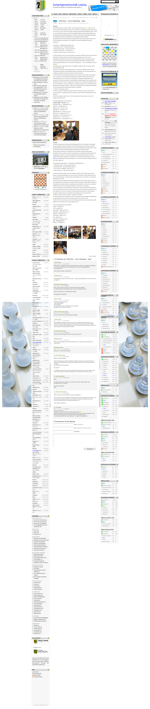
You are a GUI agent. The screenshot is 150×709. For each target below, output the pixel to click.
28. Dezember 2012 (59, 377)
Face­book (44, 576)
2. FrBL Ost (42, 33)
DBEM (34, 313)
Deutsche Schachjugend (39, 543)
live (33, 229)
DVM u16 (55, 158)
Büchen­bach (36, 232)
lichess (36, 575)
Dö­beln (34, 474)
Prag (34, 252)
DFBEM (38, 313)
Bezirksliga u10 (43, 57)
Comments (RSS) (38, 677)
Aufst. (44, 557)
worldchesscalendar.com (40, 601)
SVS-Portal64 (37, 559)
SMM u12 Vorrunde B (106, 452)
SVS (39, 222)
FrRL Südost (43, 34)
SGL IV (36, 24)
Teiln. (34, 454)
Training (85, 14)
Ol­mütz (34, 347)
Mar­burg (35, 448)
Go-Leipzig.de (37, 146)
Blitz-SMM (107, 106)
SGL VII (36, 29)
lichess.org (36, 531)
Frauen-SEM (111, 142)
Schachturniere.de (38, 606)
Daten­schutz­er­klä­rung (78, 458)
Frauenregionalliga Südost (107, 316)
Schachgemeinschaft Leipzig (69, 4)
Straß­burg (35, 282)
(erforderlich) (78, 424)
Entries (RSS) (37, 675)
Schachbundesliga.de (39, 561)
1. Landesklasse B (105, 197)
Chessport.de (37, 600)
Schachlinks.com (38, 610)
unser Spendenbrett (111, 44)
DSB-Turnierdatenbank (39, 596)
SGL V (36, 26)
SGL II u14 (37, 50)
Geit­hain (35, 376)
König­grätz (35, 503)
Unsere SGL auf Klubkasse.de (108, 71)
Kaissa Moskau (37, 576)
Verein (60, 14)
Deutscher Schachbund (39, 541)
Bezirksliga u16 (43, 41)
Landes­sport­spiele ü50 (110, 129)
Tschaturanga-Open (37, 317)
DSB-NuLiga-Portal (38, 556)
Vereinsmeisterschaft (84, 23)
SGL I (36, 19)
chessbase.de (37, 582)
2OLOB (44, 562)
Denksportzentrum (37, 140)
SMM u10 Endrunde (106, 529)
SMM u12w (42, 55)
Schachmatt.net (37, 630)
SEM (34, 505)
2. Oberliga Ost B (105, 172)
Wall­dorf (34, 389)
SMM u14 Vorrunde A (106, 420)
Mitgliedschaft (83, 457)
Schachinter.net (37, 605)
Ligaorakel (36, 562)
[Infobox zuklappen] (48, 16)
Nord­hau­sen (35, 334)
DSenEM (35, 306)
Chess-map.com (38, 598)
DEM (34, 197)
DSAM (34, 510)
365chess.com (37, 633)
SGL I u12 (37, 52)
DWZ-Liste (65, 14)
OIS (33, 397)
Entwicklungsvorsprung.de (40, 621)
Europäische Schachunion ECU (41, 540)
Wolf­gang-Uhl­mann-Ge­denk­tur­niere (37, 355)
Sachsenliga (43, 23)
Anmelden (36, 672)
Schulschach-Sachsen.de (40, 548)
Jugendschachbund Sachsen (41, 546)
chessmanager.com (38, 595)
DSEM (34, 246)
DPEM (34, 310)
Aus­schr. (39, 278)
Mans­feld (35, 278)
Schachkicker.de (38, 587)
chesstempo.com (38, 632)
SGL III (36, 23)
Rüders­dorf (35, 284)
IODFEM (35, 349)
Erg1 (34, 224)
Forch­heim (35, 422)
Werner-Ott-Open (37, 325)
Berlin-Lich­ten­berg (37, 340)
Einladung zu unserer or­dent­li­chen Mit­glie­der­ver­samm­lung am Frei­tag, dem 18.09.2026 (41, 79)
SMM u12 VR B (43, 52)
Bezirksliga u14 (43, 45)
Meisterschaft (72, 23)
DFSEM (38, 246)
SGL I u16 (37, 38)
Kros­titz (34, 204)
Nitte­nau (35, 408)
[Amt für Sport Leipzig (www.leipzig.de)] (41, 643)
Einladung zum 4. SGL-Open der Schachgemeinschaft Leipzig (40, 94)
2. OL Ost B (42, 21)
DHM (34, 501)
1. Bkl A (42, 29)
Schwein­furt (35, 210)
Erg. (36, 202)
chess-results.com (38, 593)
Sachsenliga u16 (44, 38)
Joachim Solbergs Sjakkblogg (41, 617)
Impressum (61, 458)
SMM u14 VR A (43, 46)
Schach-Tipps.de (38, 627)
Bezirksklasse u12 (44, 53)
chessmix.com (37, 611)
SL (47, 562)
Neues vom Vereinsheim (38, 151)
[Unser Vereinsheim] (40, 159)
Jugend (62, 23)
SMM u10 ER (43, 61)
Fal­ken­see (35, 485)
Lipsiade (35, 234)
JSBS (36, 269)
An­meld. (37, 452)
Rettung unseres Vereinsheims (108, 14)
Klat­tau (34, 254)
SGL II (36, 21)
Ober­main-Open (36, 286)
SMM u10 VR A (43, 59)
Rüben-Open (36, 226)
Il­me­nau (34, 479)
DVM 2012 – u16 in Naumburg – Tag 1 (72, 21)
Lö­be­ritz (34, 250)
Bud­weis (35, 256)
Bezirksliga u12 (43, 50)
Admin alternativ (37, 673)
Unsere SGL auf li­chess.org (40, 520)
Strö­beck (35, 217)
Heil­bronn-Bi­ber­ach (37, 321)
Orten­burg (35, 404)
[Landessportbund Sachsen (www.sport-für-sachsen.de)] (40, 655)
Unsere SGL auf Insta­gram (40, 523)
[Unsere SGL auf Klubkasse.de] (109, 79)
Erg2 (36, 224)
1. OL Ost (42, 19)
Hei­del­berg (35, 483)
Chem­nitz (35, 406)
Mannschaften (72, 14)
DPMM (41, 64)
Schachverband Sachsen (40, 545)
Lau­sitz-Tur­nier (36, 262)
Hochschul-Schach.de (39, 550)
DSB (40, 210)
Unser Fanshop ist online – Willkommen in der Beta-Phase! (41, 128)
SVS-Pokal (42, 66)
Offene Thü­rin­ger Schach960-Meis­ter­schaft (37, 417)
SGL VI (36, 28)
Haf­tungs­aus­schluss (69, 458)
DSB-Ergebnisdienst (38, 554)
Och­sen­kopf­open (37, 382)
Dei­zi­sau (35, 465)
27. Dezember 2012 (59, 263)
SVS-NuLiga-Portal (38, 557)
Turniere (80, 14)
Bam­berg (35, 387)
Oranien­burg (36, 380)
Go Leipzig (36, 568)
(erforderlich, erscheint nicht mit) (82, 428)
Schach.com (37, 586)
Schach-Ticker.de (38, 589)
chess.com (36, 532)
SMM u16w (42, 43)
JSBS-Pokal (43, 68)
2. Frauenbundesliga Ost (107, 295)
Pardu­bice (35, 295)
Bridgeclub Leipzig (38, 566)
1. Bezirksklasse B (106, 270)
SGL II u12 (37, 55)
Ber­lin (34, 457)
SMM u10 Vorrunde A (106, 517)
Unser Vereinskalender (107, 92)
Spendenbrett (55, 458)
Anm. (34, 344)
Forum (89, 14)
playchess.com (37, 534)
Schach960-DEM (37, 297)
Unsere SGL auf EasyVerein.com (41, 705)
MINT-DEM (35, 395)
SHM (34, 268)
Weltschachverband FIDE (40, 538)
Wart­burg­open (36, 213)
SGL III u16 (37, 41)
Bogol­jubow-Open (37, 476)
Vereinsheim (89, 457)
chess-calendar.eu (38, 603)
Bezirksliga (42, 28)
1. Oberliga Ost (105, 147)
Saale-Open (35, 378)
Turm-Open (35, 219)
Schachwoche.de (38, 628)
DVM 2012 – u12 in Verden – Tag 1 (62, 17)
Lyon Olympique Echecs (39, 573)
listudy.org (36, 625)
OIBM (34, 499)
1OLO (40, 562)
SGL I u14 (37, 46)
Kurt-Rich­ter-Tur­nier (37, 487)
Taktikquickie (35, 172)
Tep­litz (34, 244)
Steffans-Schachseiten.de (40, 619)
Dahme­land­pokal (37, 437)
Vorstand (78, 457)
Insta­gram (36, 578)
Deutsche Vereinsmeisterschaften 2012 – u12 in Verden (83, 17)
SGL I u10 (37, 61)
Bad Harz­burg (36, 445)
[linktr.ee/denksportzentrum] (40, 142)
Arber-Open (35, 329)
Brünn (34, 497)
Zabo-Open (35, 400)
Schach (77, 23)
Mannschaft (66, 23)
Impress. (95, 14)
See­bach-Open (36, 206)
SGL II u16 (37, 39)
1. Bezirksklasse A (106, 246)
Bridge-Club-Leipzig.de (39, 145)
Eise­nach (35, 441)
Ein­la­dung (107, 117)
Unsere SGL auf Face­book (40, 521)
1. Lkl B (42, 24)
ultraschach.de (37, 613)
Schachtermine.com (38, 608)
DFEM (37, 302)
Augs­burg (35, 323)
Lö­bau (34, 332)
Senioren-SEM (36, 459)
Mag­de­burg (35, 481)
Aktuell (55, 14)
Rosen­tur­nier (36, 424)
